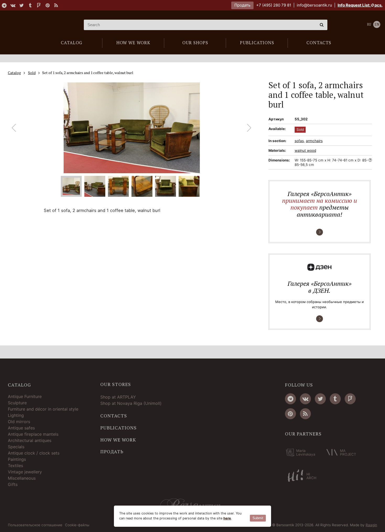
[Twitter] (21, 5)
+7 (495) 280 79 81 (273, 5)
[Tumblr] (30, 5)
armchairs (314, 141)
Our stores (115, 384)
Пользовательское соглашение (35, 525)
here (227, 518)
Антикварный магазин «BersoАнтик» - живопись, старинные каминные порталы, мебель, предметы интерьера (40, 25)
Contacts (113, 415)
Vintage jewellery (25, 471)
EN (377, 24)
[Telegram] (4, 5)
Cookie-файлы (77, 525)
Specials (16, 446)
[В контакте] (13, 5)
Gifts (13, 484)
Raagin (371, 525)
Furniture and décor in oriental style (43, 409)
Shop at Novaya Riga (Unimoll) (131, 403)
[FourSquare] (39, 5)
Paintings (17, 459)
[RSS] (56, 5)
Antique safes (21, 427)
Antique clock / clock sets (33, 453)
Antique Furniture (25, 396)
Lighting (16, 415)
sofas (299, 141)
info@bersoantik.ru (314, 5)
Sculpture (17, 402)
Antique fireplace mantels (33, 434)
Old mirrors (19, 421)
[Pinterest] (47, 5)
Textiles (15, 465)
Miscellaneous (22, 478)
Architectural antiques (29, 440)
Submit (257, 518)
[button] (249, 127)
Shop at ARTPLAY (118, 397)
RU (369, 24)
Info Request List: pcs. (360, 5)
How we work (118, 440)
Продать (242, 5)
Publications (118, 427)
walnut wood (305, 150)
